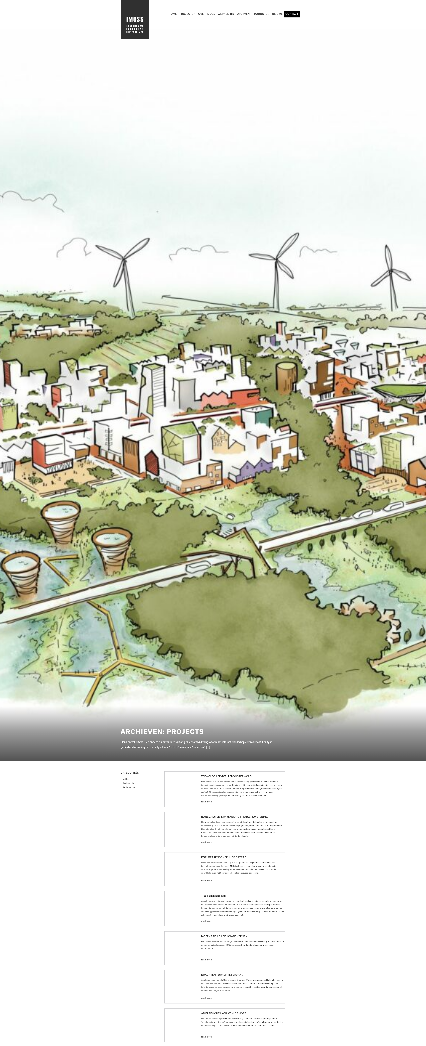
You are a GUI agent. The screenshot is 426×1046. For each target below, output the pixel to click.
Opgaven (243, 13)
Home (173, 13)
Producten (260, 13)
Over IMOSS (206, 13)
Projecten (188, 13)
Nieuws (277, 13)
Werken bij (226, 13)
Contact (291, 13)
